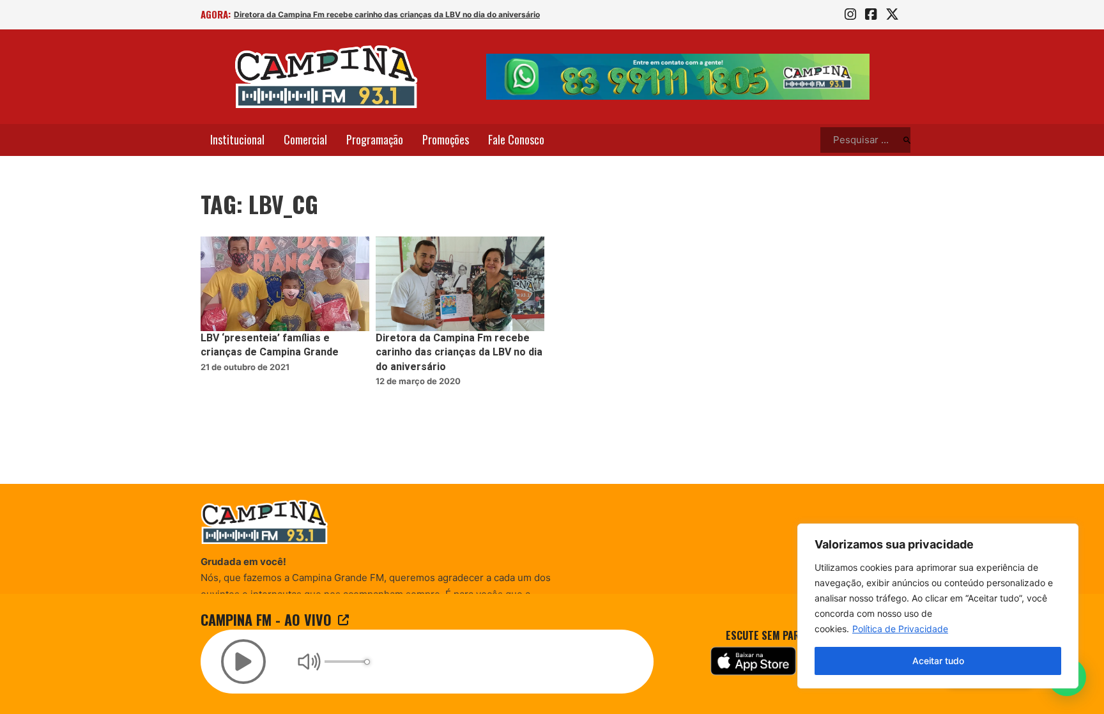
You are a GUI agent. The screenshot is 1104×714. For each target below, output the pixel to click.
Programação (374, 139)
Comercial (305, 139)
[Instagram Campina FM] (850, 14)
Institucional (237, 139)
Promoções (445, 139)
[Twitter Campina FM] (892, 14)
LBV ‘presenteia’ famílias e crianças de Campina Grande (270, 345)
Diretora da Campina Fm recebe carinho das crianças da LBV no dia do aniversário (387, 14)
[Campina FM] (326, 76)
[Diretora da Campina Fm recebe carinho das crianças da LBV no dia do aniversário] (460, 284)
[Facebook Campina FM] (871, 14)
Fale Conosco (516, 139)
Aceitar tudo (938, 660)
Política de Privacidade (900, 628)
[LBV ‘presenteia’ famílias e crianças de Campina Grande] (285, 284)
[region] (937, 606)
